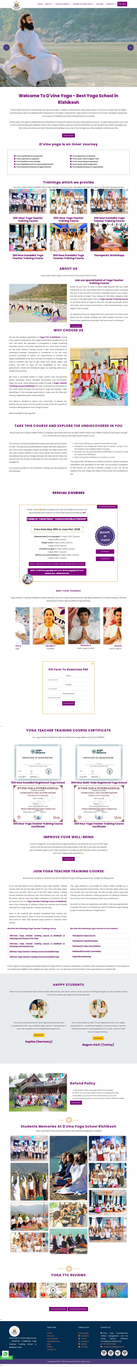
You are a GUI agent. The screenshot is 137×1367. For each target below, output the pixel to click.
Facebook (84, 1336)
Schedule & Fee (53, 1341)
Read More (39, 1038)
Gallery (50, 1347)
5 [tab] (73, 1057)
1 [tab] (60, 1057)
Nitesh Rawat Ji (20, 646)
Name (68, 676)
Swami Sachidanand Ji (55, 646)
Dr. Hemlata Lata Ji (91, 645)
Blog (49, 1344)
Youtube (84, 1347)
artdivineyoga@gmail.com (113, 1347)
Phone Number (68, 693)
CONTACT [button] (110, 4)
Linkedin (83, 1344)
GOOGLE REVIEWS (58, 1309)
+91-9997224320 (109, 1344)
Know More (76, 326)
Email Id (68, 684)
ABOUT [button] (48, 4)
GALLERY (99, 4)
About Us (50, 1336)
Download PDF (68, 703)
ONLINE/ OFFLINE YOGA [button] (82, 4)
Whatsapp (84, 1333)
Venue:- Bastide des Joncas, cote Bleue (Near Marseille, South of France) (57, 564)
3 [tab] (67, 1057)
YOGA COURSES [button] (62, 4)
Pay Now (122, 4)
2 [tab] (64, 1057)
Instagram (84, 1341)
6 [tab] (76, 1057)
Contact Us (105, 559)
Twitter (83, 1338)
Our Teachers (52, 1338)
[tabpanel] (38, 1024)
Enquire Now (6, 1358)
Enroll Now (105, 552)
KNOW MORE (68, 135)
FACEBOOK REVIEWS (77, 1309)
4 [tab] (70, 1057)
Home (41, 4)
